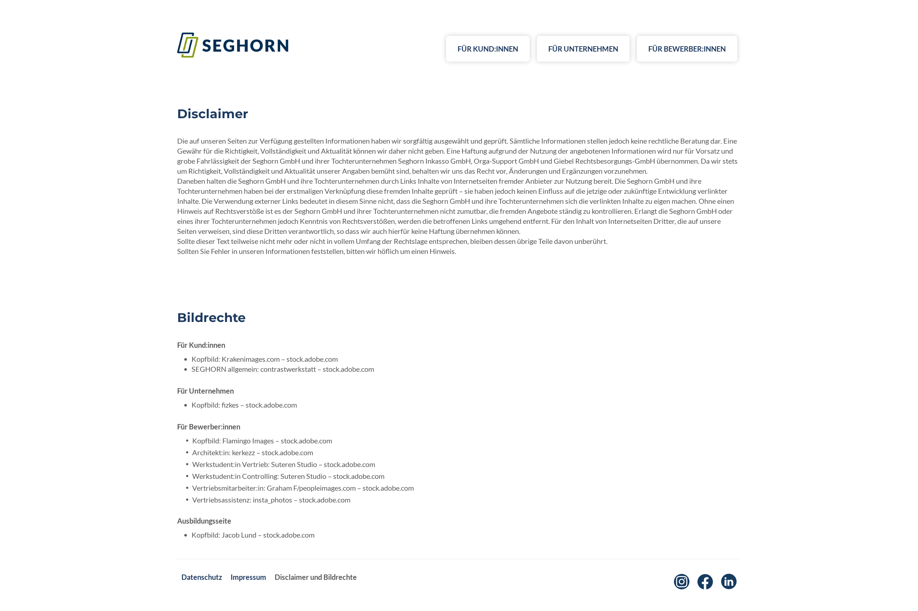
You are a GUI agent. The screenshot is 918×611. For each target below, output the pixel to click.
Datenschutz (201, 577)
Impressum (248, 577)
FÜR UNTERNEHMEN (583, 48)
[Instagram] (682, 581)
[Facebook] (705, 581)
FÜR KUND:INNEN (488, 48)
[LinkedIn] (729, 581)
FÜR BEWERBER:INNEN (687, 48)
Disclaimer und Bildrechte (316, 577)
